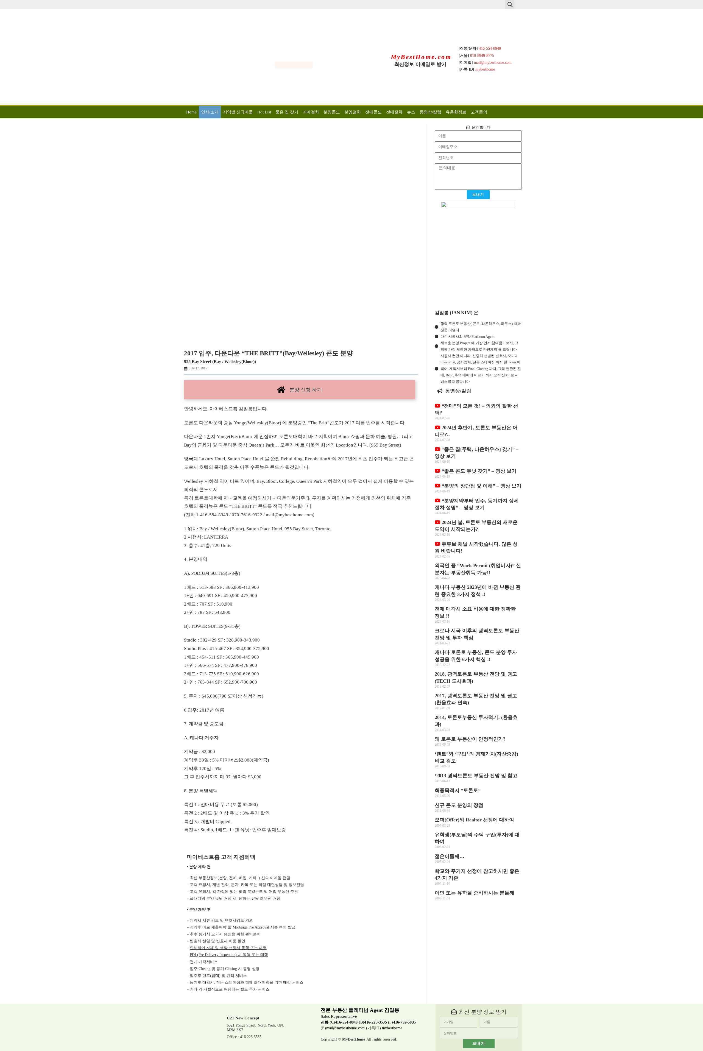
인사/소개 (210, 112)
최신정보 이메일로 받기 (420, 64)
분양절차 (352, 112)
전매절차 (394, 112)
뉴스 (411, 112)
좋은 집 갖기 (286, 112)
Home (191, 112)
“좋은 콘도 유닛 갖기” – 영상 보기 (478, 471)
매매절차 (311, 112)
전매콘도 (373, 112)
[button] (509, 4)
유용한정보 (456, 112)
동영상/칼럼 (430, 112)
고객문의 (479, 112)
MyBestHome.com (421, 57)
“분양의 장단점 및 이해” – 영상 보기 (480, 486)
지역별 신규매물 (238, 112)
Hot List (264, 112)
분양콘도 (331, 112)
